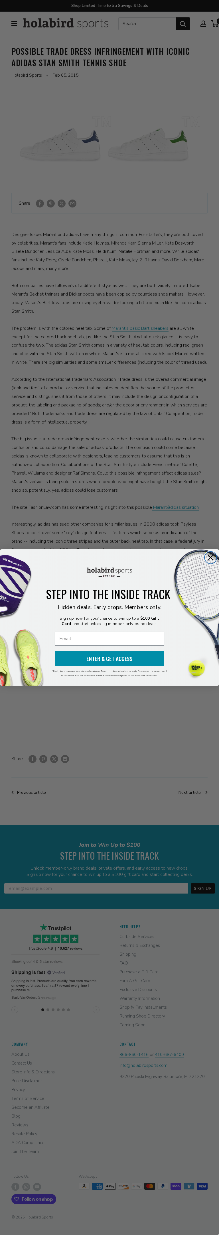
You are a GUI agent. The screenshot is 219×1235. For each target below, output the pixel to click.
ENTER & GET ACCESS (109, 658)
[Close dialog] (210, 558)
